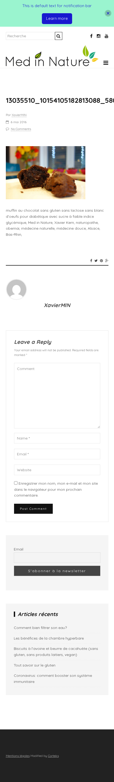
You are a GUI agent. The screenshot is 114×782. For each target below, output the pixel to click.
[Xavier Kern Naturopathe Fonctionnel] (52, 64)
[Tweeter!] (96, 260)
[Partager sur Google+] (106, 260)
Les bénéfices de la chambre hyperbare (49, 638)
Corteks (53, 756)
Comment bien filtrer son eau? (40, 627)
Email (18, 549)
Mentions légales (18, 756)
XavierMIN (19, 115)
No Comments (21, 129)
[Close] (108, 13)
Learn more (57, 18)
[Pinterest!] (101, 260)
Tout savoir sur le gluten (34, 665)
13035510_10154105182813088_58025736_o (57, 100)
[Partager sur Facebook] (91, 260)
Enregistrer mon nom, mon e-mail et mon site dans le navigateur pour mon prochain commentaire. (56, 489)
